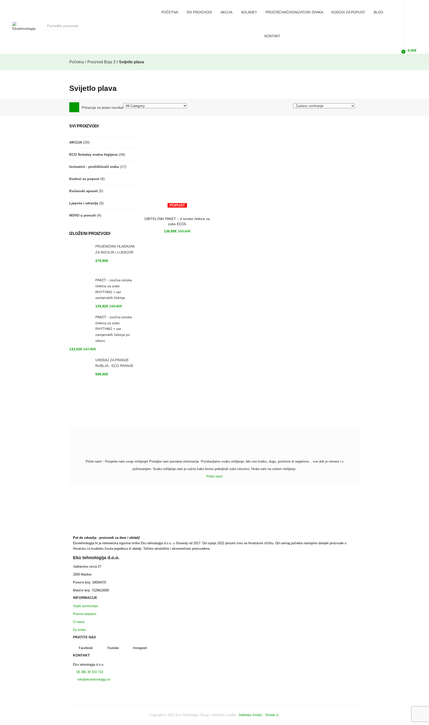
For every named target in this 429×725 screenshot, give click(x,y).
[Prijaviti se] (394, 50)
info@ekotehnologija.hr (93, 679)
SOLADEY (249, 12)
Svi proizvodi (199, 12)
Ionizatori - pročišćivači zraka (94, 167)
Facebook (86, 648)
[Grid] (74, 107)
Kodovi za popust (84, 179)
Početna (169, 12)
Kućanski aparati (83, 191)
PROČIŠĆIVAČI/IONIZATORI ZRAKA (294, 12)
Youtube (113, 648)
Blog (378, 12)
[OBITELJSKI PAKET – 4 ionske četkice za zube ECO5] (177, 166)
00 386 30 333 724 (89, 672)
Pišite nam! (214, 476)
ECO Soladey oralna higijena (93, 154)
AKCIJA (226, 12)
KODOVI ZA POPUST (348, 12)
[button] (408, 50)
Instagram (140, 648)
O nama (78, 622)
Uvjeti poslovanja (85, 606)
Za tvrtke (79, 630)
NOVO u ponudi (82, 215)
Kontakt (272, 36)
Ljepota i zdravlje (83, 203)
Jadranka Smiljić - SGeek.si (259, 715)
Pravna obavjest (84, 614)
